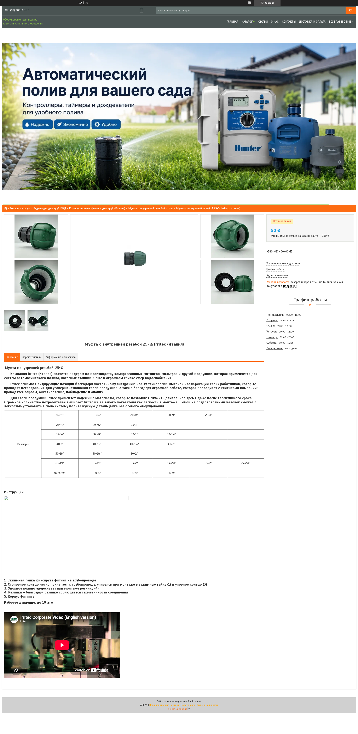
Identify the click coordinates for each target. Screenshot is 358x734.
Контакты (289, 21)
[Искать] (351, 10)
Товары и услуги (20, 208)
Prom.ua (196, 701)
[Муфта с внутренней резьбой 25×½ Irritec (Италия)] (281, 373)
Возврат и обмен (341, 21)
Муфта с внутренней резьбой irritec (150, 208)
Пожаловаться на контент (164, 705)
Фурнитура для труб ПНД (50, 208)
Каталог (247, 21)
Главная (232, 21)
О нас (274, 21)
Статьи (263, 21)
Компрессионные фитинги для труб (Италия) (97, 208)
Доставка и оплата (312, 21)
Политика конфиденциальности (199, 705)
